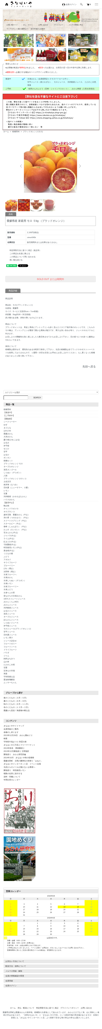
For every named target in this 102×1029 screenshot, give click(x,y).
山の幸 (6, 662)
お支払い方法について (14, 961)
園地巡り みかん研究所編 (15, 754)
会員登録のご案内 (11, 729)
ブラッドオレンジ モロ (13, 464)
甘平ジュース (9, 632)
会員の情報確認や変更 (14, 976)
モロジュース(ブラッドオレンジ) (17, 629)
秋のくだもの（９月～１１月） (17, 704)
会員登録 (9, 981)
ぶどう (6, 557)
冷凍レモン (8, 583)
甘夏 (5, 493)
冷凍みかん (8, 577)
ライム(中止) (9, 538)
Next (80, 166)
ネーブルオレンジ (11, 466)
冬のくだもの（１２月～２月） (17, 707)
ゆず (5, 425)
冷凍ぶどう (8, 589)
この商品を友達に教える (20, 253)
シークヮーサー (10, 422)
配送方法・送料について (15, 966)
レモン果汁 (8, 638)
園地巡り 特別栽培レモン (15, 770)
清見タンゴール (10, 470)
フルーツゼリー (10, 644)
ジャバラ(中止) (10, 536)
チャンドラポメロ (11, 509)
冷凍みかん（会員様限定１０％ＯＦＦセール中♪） (48, 79)
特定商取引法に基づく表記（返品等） (25, 250)
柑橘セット (8, 461)
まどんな (7, 428)
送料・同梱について (12, 777)
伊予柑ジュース (10, 626)
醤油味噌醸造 (9, 680)
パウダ (6, 653)
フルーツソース (10, 647)
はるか (6, 455)
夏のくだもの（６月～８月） (16, 701)
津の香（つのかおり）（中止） (17, 518)
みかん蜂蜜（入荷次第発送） (84, 89)
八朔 (5, 476)
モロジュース (59, 82)
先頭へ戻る (89, 366)
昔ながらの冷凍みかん (13, 596)
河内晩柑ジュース (74, 82)
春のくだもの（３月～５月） (16, 698)
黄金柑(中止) (9, 550)
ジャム (6, 656)
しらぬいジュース (11, 623)
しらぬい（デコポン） (13, 472)
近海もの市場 (9, 671)
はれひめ (7, 431)
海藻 (29, 85)
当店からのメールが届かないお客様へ (19, 767)
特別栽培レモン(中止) (13, 547)
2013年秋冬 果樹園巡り (14, 748)
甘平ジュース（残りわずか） (39, 82)
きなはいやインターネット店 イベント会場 (22, 764)
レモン (6, 491)
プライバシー (58, 25)
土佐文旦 (7, 481)
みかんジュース (10, 605)
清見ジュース (9, 614)
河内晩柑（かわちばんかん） (16, 496)
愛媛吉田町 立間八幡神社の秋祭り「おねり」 (23, 761)
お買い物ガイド (12, 25)
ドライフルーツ (10, 650)
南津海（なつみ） (11, 485)
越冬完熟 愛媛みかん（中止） (17, 515)
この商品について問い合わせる (23, 257)
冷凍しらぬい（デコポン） (15, 580)
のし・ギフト (28, 25)
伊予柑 (6, 446)
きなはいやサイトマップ (14, 726)
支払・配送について (26, 1008)
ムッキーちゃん (10, 682)
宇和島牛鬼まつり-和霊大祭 (15, 742)
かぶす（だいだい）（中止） (16, 530)
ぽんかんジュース (11, 620)
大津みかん (8, 437)
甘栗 (5, 667)
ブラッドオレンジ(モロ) (33, 131)
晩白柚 (6, 506)
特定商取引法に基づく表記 (47, 1008)
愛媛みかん (8, 434)
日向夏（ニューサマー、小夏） (17, 487)
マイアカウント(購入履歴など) (17, 29)
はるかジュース (10, 611)
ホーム (6, 131)
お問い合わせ (43, 25)
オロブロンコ (9, 511)
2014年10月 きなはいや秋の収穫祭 (19, 758)
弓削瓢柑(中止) (10, 544)
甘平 (5, 452)
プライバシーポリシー (69, 1008)
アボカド (7, 559)
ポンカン (7, 458)
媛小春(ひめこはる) (12, 440)
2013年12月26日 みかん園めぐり (18, 735)
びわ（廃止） (9, 568)
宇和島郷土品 (9, 677)
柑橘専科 (16, 131)
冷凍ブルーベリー (11, 586)
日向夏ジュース (10, 635)
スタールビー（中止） (13, 524)
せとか (6, 449)
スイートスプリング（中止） (16, 521)
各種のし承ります (11, 732)
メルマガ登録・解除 (13, 971)
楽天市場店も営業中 (38, 29)
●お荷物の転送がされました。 (20, 68)
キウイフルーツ (10, 562)
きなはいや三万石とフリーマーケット (19, 745)
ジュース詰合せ (10, 641)
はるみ (6, 443)
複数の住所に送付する (13, 773)
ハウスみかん (9, 499)
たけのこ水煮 (90, 82)
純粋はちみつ (9, 659)
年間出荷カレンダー (12, 780)
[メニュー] (96, 4)
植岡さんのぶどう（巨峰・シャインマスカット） (48, 89)
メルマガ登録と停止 (76, 25)
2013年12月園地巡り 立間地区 (16, 751)
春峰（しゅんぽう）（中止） (16, 526)
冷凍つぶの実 (9, 593)
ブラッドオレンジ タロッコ (15, 479)
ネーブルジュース (11, 617)
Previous (21, 166)
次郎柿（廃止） (10, 571)
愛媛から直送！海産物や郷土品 (17, 710)
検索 (5, 738)
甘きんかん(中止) (11, 532)
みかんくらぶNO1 (11, 602)
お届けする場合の (19, 72)
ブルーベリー (9, 565)
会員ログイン (11, 986)
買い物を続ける (16, 260)
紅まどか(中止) (10, 542)
